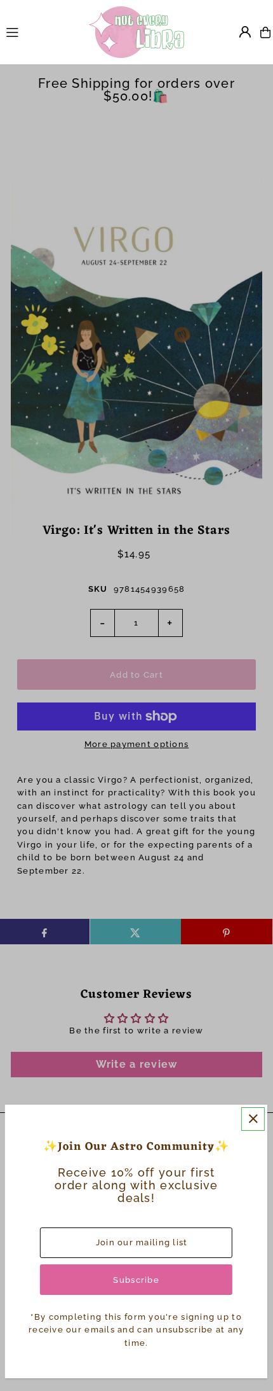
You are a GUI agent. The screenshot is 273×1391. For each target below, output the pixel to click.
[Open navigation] (42, 32)
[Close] (253, 1119)
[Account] (245, 32)
